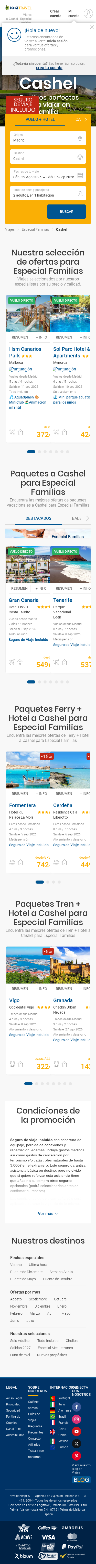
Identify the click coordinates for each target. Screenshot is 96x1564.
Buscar (66, 212)
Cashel (61, 229)
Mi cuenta (74, 13)
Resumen (20, 337)
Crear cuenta (55, 13)
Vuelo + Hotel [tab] (40, 119)
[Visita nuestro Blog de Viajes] (81, 1479)
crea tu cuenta (49, 68)
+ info (41, 337)
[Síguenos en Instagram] (77, 1419)
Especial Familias (35, 229)
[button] (86, 120)
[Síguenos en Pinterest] (77, 1455)
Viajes (10, 229)
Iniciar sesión (81, 45)
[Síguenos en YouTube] (77, 1431)
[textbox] (48, 138)
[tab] (31, 451)
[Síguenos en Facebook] (77, 1407)
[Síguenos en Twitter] (77, 1443)
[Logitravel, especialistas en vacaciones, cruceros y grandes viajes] (18, 7)
